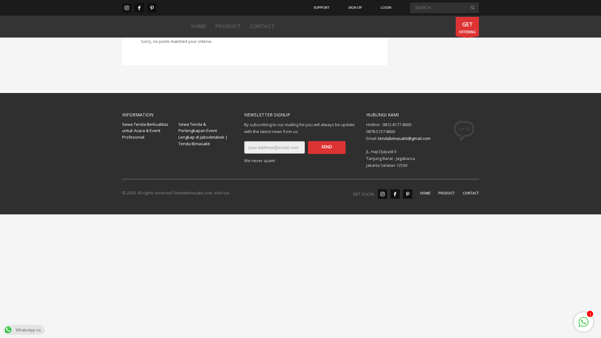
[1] (583, 325)
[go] (473, 7)
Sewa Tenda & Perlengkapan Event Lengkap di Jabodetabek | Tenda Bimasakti (203, 133)
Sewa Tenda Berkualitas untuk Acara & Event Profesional (145, 130)
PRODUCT (446, 193)
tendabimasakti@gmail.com (404, 138)
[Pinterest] (152, 8)
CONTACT (471, 193)
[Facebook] (139, 8)
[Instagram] (126, 8)
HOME (425, 193)
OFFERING (467, 27)
